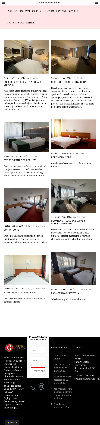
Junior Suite (11, 229)
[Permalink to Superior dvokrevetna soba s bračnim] (26, 73)
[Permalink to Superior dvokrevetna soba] (73, 73)
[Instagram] (40, 389)
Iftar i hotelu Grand (60, 357)
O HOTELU (48, 11)
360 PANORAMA (15, 22)
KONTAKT (61, 11)
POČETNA (12, 11)
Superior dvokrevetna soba (68, 82)
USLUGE (36, 11)
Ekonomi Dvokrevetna (65, 293)
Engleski (30, 22)
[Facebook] (33, 389)
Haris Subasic (39, 226)
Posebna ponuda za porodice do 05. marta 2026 (63, 379)
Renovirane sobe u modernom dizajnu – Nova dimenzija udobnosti (63, 393)
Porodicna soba (61, 157)
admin (35, 78)
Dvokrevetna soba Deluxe (20, 160)
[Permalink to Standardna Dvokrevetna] (26, 284)
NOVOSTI (73, 11)
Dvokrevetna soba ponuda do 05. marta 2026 (62, 367)
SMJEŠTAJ (25, 11)
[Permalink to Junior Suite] (26, 221)
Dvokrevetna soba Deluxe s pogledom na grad (68, 222)
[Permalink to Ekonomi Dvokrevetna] (73, 284)
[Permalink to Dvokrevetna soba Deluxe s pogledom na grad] (73, 212)
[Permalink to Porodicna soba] (73, 148)
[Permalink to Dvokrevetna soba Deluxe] (26, 151)
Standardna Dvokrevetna (20, 292)
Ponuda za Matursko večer (61, 405)
